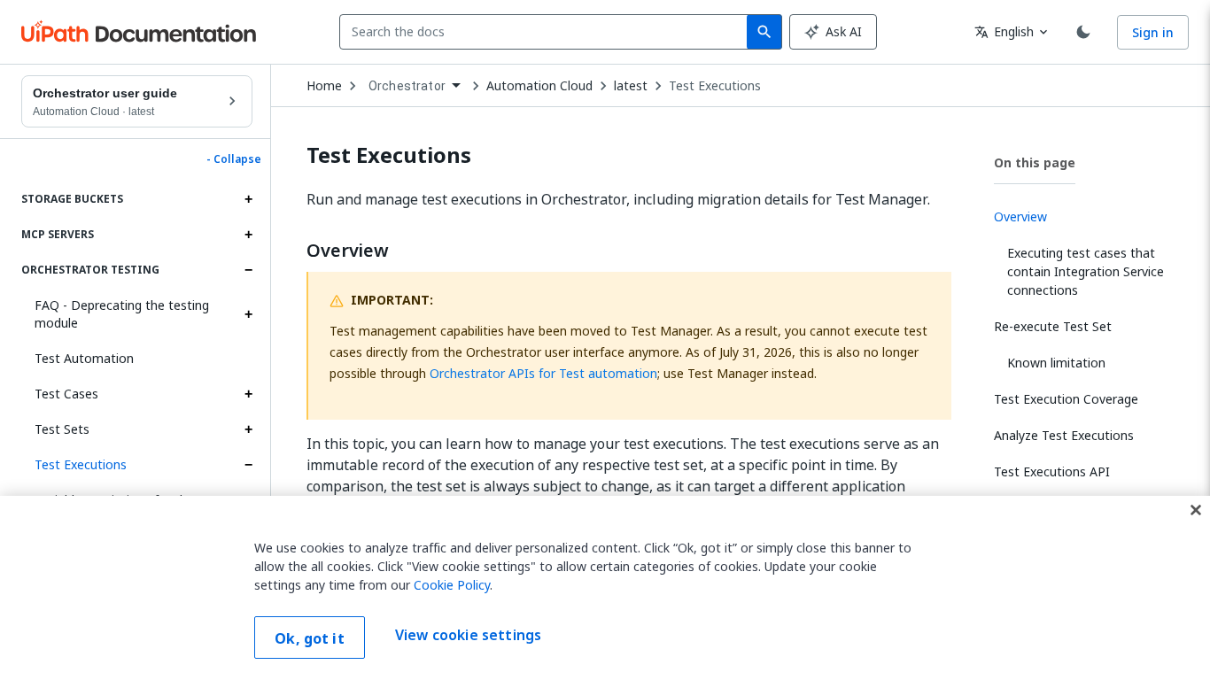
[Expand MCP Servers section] (248, 235)
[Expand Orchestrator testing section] (248, 270)
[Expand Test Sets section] (248, 429)
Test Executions (81, 464)
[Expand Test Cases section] (248, 394)
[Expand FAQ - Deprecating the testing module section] (248, 314)
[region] (605, 588)
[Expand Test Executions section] (248, 465)
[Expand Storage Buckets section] (248, 199)
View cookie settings (468, 635)
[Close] (1196, 510)
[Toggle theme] (1083, 31)
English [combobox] (1004, 31)
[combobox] (547, 32)
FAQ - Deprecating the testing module (122, 314)
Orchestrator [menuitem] (407, 86)
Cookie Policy (452, 585)
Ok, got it (310, 638)
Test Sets (62, 429)
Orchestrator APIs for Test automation (543, 373)
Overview (347, 250)
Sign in (1153, 32)
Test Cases (66, 393)
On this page (1034, 162)
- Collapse (233, 159)
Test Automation (84, 358)
